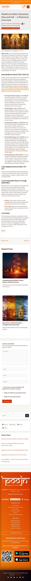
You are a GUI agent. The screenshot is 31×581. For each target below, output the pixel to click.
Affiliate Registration (15, 520)
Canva (20, 574)
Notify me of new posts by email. (12, 396)
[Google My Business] (8, 577)
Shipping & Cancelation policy (15, 507)
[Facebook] (11, 577)
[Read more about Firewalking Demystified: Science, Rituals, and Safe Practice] (15, 265)
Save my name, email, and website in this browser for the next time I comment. (13, 388)
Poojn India (20, 51)
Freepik (16, 574)
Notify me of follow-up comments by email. (15, 393)
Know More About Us (15, 524)
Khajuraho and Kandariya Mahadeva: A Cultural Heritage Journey (15, 90)
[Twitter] (14, 577)
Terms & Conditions (15, 511)
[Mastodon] (23, 577)
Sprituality (16, 28)
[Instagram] (17, 577)
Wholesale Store (15, 526)
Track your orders (15, 522)
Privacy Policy (15, 505)
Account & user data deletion (16, 514)
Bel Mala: (7, 200)
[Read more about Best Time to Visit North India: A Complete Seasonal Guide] (15, 308)
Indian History (16, 23)
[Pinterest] (20, 577)
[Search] (27, 415)
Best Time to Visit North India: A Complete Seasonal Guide (12, 324)
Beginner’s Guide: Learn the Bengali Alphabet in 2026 (14, 450)
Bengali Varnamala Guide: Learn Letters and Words (14, 455)
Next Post (27, 240)
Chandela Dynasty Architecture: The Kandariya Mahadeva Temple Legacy (16, 150)
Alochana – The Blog (15, 528)
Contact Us (15, 512)
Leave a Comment (6, 23)
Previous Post (4, 240)
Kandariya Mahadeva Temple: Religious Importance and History (14, 88)
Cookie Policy (15, 509)
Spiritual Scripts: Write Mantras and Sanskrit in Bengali (14, 439)
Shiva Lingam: (8, 206)
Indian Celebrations (7, 28)
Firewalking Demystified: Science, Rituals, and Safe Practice (13, 281)
